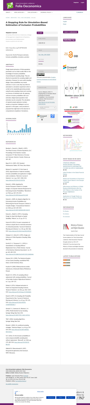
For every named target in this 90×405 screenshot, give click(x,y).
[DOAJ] (68, 57)
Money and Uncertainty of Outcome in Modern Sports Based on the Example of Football (73, 180)
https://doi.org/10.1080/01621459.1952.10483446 (19, 254)
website (26, 376)
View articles (19, 12)
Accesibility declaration (12, 384)
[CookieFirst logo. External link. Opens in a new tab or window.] (15, 393)
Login (82, 2)
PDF (40, 33)
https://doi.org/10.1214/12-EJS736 (15, 180)
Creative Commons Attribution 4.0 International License (46, 79)
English (65, 21)
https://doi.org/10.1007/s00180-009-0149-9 (18, 210)
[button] (17, 391)
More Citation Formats (44, 107)
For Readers (66, 211)
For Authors (32, 12)
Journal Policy (46, 12)
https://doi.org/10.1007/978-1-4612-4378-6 (18, 315)
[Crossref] (70, 71)
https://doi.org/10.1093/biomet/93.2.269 (17, 195)
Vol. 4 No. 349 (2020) (24, 17)
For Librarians (66, 216)
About (8, 12)
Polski (64, 24)
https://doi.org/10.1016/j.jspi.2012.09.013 (20, 231)
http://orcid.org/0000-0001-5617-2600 (14, 41)
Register (76, 2)
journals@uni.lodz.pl (21, 381)
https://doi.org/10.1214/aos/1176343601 (20, 292)
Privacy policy (40, 391)
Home (8, 17)
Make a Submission (70, 32)
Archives (14, 17)
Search (80, 12)
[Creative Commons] (76, 57)
